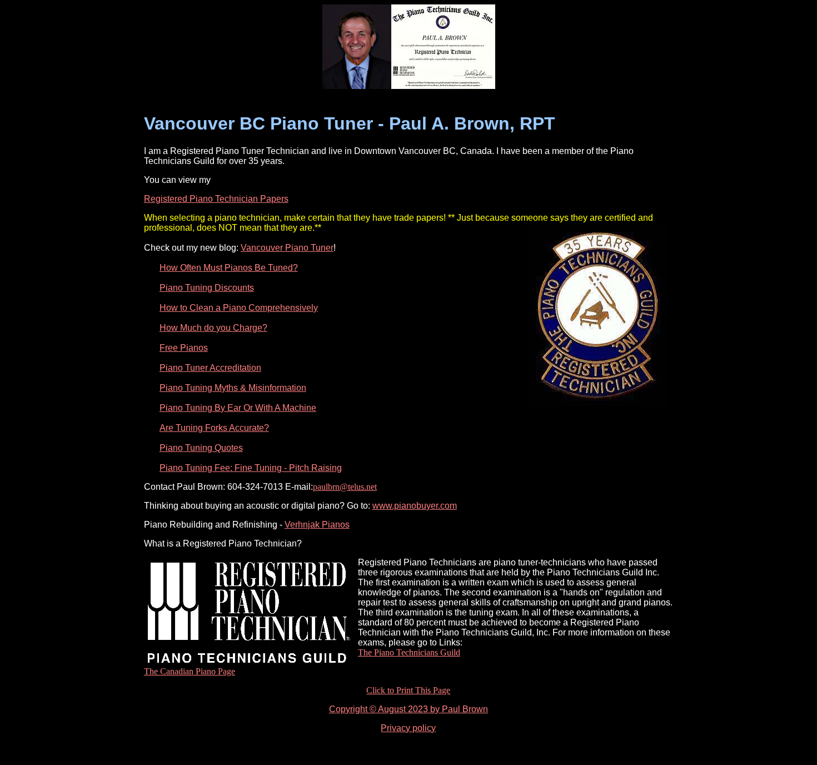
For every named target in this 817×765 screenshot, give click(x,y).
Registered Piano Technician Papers (216, 198)
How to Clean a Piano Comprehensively (239, 307)
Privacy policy (408, 728)
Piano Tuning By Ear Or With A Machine (238, 408)
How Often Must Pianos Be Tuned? (229, 267)
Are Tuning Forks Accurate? (214, 428)
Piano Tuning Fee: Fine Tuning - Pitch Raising (251, 468)
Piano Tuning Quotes (201, 448)
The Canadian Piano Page (189, 671)
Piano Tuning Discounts (207, 287)
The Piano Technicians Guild (409, 652)
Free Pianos (184, 347)
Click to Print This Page (408, 690)
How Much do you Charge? (213, 327)
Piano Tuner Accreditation (210, 367)
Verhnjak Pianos (317, 524)
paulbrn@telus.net (345, 486)
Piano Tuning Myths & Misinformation (233, 388)
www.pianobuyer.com (414, 505)
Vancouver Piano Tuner (287, 247)
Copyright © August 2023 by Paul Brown (408, 709)
